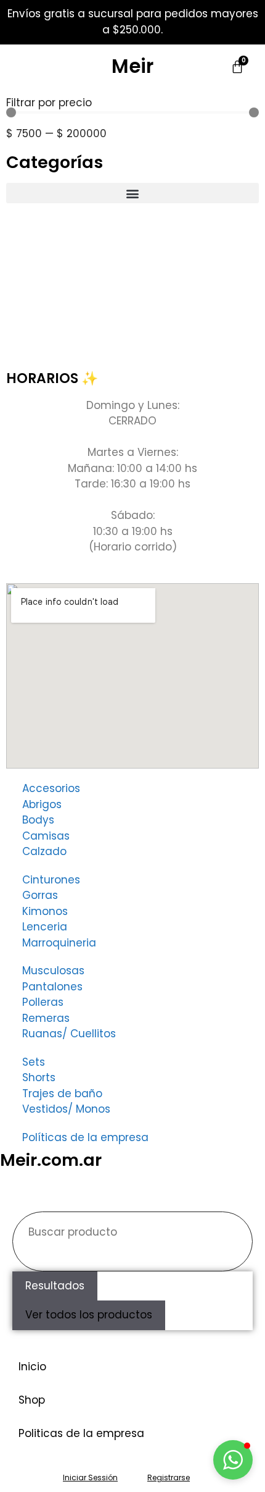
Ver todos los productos (88, 1314)
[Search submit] (32, 1258)
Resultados (54, 1285)
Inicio (32, 1366)
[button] (132, 193)
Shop (31, 1400)
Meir (132, 66)
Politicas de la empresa (81, 1433)
